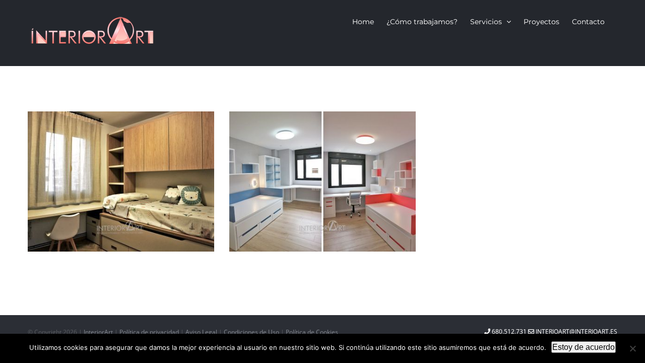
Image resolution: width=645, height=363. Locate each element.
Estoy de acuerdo (583, 347)
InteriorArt (98, 332)
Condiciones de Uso (252, 332)
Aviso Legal (202, 332)
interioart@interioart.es (575, 331)
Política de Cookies (312, 332)
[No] (632, 348)
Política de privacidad (149, 332)
